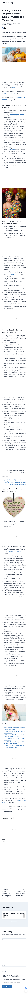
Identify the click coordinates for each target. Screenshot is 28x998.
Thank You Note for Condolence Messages (15, 482)
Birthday (14, 87)
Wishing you (13, 274)
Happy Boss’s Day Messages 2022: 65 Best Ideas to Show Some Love (21, 893)
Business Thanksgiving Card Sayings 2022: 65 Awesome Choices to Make (7, 894)
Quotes (3, 7)
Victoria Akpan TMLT (7, 23)
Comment (5, 940)
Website (4, 971)
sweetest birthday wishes (17, 114)
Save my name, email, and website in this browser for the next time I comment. (13, 976)
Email (4, 965)
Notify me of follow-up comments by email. (14, 979)
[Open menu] (25, 3)
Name (4, 958)
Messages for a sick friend (11, 481)
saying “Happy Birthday (9, 93)
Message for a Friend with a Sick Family (14, 479)
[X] (5, 28)
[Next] (24, 916)
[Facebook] (3, 28)
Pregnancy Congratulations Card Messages (15, 484)
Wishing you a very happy (15, 551)
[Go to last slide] (4, 916)
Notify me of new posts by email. (11, 982)
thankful (12, 149)
